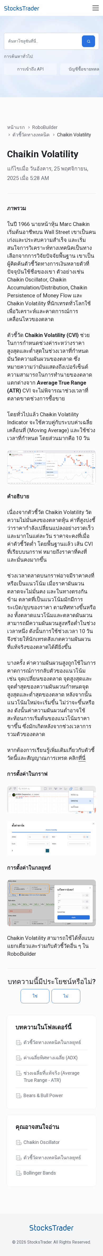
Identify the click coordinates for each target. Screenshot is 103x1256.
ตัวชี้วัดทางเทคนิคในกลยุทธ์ (52, 1042)
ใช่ (35, 996)
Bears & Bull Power (43, 1095)
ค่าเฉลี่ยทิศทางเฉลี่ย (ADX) (51, 1057)
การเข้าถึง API (30, 69)
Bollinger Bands (40, 1173)
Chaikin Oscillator (42, 1142)
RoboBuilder (45, 127)
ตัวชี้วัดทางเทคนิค (31, 134)
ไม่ (65, 996)
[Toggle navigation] (95, 8)
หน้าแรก (16, 127)
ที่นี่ (82, 758)
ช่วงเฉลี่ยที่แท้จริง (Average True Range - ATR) (51, 1076)
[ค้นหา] (88, 41)
